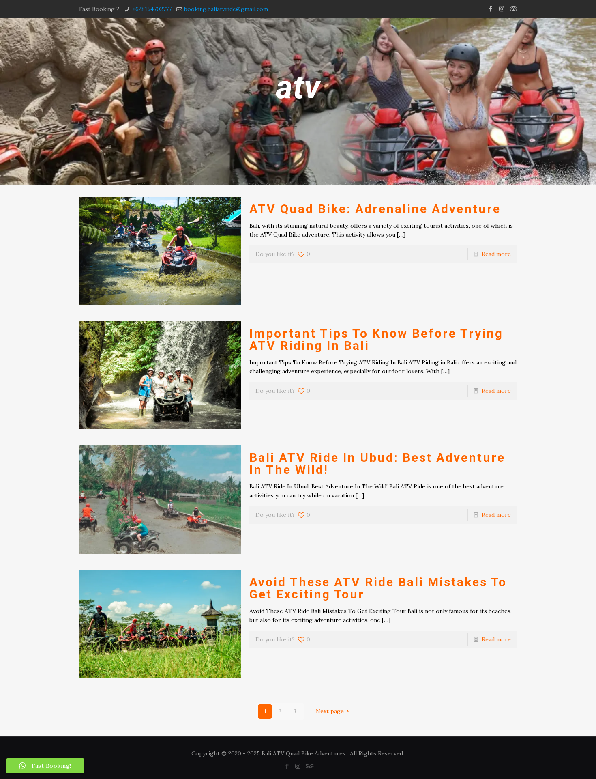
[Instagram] (501, 9)
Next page (330, 711)
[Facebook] (491, 9)
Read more (496, 254)
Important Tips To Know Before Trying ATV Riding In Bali (376, 339)
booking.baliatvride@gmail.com (226, 9)
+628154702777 (152, 9)
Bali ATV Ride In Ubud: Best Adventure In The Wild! (377, 463)
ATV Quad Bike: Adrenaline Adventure (375, 209)
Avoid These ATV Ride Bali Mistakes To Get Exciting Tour (378, 588)
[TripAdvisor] (512, 9)
